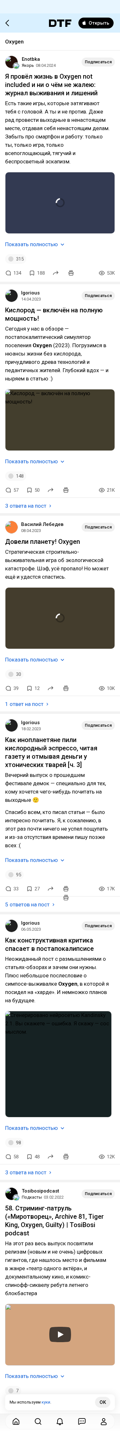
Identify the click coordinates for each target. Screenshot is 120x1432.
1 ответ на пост (24, 704)
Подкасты (32, 1197)
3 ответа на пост (25, 506)
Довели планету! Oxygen (42, 541)
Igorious (30, 293)
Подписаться (98, 61)
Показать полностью (31, 244)
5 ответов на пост (27, 904)
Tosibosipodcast (40, 1191)
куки (46, 1402)
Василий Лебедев (42, 524)
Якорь (28, 65)
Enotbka (31, 59)
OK (103, 1402)
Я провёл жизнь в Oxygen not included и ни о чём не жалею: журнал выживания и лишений (51, 85)
